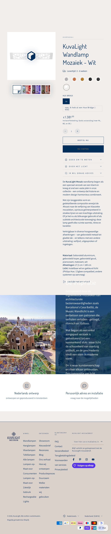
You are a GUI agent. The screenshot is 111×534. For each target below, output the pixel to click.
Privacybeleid (61, 469)
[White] (66, 87)
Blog (41, 454)
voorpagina (68, 37)
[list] (55, 391)
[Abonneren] (102, 441)
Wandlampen (29, 440)
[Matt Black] (90, 79)
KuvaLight (16, 516)
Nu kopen (83, 149)
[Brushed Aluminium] (66, 79)
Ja (67, 102)
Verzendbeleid (62, 450)
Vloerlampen (29, 450)
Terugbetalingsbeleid (65, 455)
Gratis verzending (86, 120)
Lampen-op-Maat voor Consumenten (30, 469)
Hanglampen (29, 445)
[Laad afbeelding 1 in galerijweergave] (26, 89)
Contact (58, 446)
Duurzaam (44, 478)
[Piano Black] (98, 79)
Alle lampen (29, 459)
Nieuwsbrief (45, 445)
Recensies (44, 450)
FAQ (57, 441)
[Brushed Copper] (74, 79)
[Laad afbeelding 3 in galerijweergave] (45, 89)
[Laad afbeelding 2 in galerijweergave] (36, 89)
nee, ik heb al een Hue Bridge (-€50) (80, 108)
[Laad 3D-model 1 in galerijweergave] (17, 89)
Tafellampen (29, 454)
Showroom (44, 440)
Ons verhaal (44, 459)
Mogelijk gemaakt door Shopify (18, 520)
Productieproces (47, 473)
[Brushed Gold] (82, 79)
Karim (69, 388)
